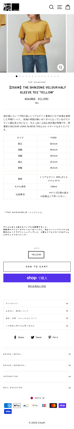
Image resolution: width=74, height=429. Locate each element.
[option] (37, 43)
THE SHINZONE (37, 82)
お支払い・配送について (17, 311)
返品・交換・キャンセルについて (21, 318)
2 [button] (20, 77)
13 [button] (55, 77)
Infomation (10, 376)
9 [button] (42, 77)
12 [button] (52, 77)
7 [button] (36, 77)
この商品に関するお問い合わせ (20, 326)
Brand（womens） (14, 365)
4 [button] (27, 77)
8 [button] (39, 77)
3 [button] (23, 77)
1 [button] (17, 76)
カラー (37, 248)
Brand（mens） (13, 354)
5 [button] (30, 77)
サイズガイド (12, 303)
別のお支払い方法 (37, 286)
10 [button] (46, 77)
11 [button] (49, 77)
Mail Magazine (13, 388)
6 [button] (33, 77)
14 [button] (58, 77)
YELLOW (36, 254)
